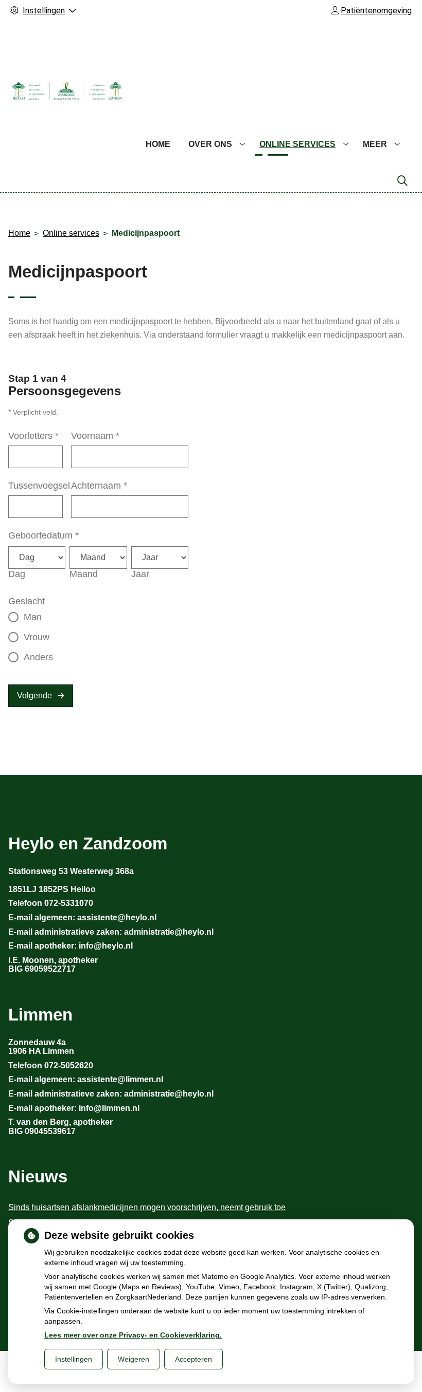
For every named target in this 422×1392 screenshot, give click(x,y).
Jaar (140, 574)
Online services (297, 144)
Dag (16, 574)
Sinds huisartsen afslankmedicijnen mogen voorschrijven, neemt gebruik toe (147, 1207)
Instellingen (73, 1359)
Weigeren (133, 1359)
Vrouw (36, 637)
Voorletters (33, 436)
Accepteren (193, 1359)
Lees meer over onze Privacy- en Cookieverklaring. (133, 1335)
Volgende (34, 695)
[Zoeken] (402, 181)
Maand (83, 574)
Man (33, 617)
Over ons (210, 144)
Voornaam (95, 436)
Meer (375, 144)
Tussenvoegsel (39, 485)
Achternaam (99, 485)
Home (158, 144)
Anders (38, 657)
